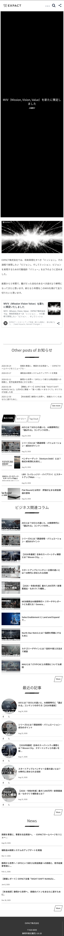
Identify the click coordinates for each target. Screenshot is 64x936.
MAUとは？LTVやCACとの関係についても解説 (42, 666)
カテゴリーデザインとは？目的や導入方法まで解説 (42, 650)
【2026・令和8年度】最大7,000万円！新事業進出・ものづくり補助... (41, 587)
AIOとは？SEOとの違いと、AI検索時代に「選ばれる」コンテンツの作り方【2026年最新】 (40, 704)
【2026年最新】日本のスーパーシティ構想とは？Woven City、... (41, 556)
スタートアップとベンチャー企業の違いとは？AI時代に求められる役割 (41, 571)
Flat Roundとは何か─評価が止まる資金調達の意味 (41, 491)
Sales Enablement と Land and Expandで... (40, 618)
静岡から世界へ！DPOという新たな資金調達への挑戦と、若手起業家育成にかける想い (31, 380)
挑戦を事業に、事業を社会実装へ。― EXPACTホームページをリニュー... (32, 836)
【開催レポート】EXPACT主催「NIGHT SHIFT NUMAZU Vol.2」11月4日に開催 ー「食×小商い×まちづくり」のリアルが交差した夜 (32, 389)
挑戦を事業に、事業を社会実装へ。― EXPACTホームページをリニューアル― (31, 367)
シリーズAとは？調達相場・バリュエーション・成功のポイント (41, 444)
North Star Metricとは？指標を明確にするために (41, 634)
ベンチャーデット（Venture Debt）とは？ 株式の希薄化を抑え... (41, 460)
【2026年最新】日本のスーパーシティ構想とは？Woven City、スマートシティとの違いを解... (38, 748)
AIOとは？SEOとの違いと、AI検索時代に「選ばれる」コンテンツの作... (40, 428)
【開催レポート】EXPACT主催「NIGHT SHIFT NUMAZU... (28, 878)
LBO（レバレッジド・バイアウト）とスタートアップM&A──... (42, 476)
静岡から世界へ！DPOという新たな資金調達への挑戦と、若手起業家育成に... (32, 864)
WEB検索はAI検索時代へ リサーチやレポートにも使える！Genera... (41, 603)
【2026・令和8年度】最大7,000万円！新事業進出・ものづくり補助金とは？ (40, 792)
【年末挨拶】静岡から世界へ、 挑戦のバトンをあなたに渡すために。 (32, 398)
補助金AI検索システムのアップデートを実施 (38, 373)
